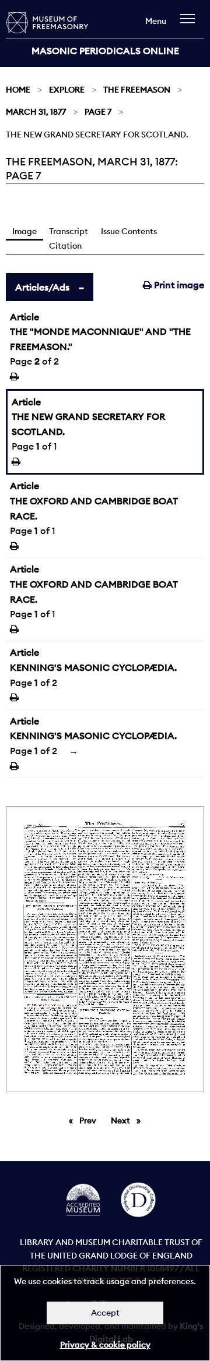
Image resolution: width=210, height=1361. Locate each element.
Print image (178, 285)
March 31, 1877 (36, 112)
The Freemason (136, 89)
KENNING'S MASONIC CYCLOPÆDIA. (93, 667)
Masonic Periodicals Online (105, 50)
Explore (67, 89)
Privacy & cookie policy (105, 1344)
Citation (65, 246)
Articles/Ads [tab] (42, 287)
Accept (105, 1312)
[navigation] (190, 24)
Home (18, 89)
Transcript (68, 231)
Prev (90, 1120)
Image (24, 231)
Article (24, 317)
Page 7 (98, 112)
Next (128, 1120)
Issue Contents (129, 231)
